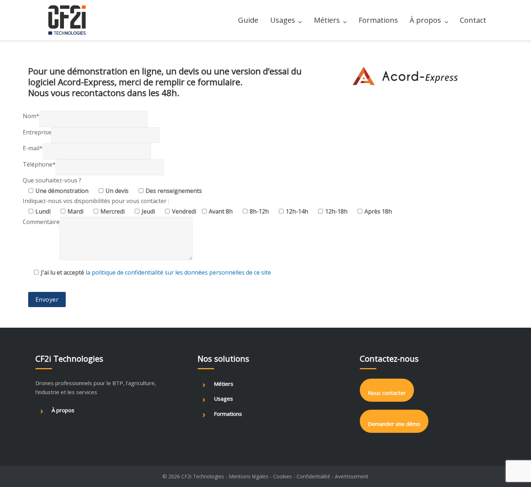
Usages (282, 20)
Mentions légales (248, 476)
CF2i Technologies (202, 476)
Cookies (282, 476)
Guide (248, 20)
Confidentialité (313, 476)
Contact (473, 20)
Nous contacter (387, 392)
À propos (425, 20)
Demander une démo (394, 423)
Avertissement (351, 476)
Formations (378, 20)
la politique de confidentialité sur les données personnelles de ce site (178, 272)
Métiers (327, 20)
